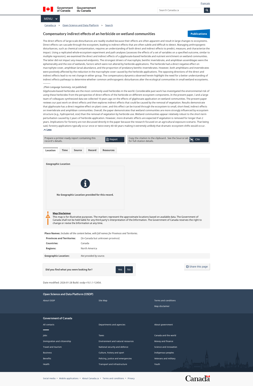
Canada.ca (50, 25)
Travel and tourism (52, 347)
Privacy (131, 378)
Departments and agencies (112, 324)
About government (163, 324)
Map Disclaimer (62, 213)
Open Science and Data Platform (81, 25)
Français (205, 3)
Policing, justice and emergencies (115, 358)
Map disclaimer (162, 306)
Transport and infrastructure (113, 364)
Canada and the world (165, 335)
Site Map (103, 300)
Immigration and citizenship (57, 341)
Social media (49, 378)
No (129, 269)
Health (46, 364)
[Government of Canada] (69, 9)
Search (109, 25)
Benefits (47, 358)
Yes (120, 269)
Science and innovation (165, 347)
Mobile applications (68, 378)
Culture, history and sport (111, 352)
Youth (157, 364)
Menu (49, 19)
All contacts (48, 324)
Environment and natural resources (116, 341)
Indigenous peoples (164, 352)
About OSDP (49, 300)
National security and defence (113, 347)
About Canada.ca (90, 378)
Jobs (45, 335)
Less (47, 129)
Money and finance (163, 341)
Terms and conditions (165, 300)
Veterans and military (164, 358)
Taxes (101, 335)
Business (47, 352)
